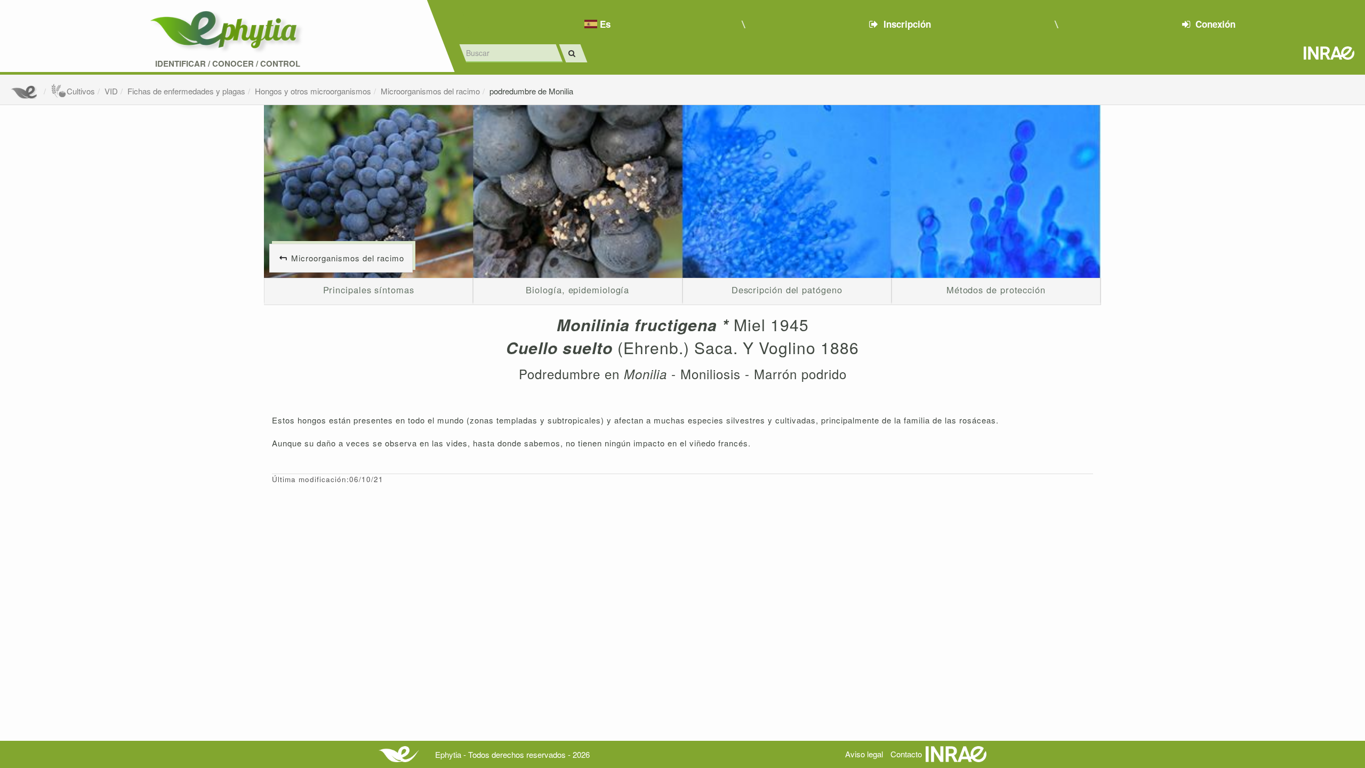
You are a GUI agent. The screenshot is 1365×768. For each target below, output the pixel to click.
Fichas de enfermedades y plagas (186, 91)
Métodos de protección (996, 289)
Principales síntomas (368, 289)
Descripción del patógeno (787, 289)
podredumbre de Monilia (531, 91)
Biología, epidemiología (577, 289)
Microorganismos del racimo (430, 91)
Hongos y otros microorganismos (313, 91)
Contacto (906, 753)
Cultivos (81, 91)
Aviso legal (864, 753)
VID (111, 91)
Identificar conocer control (227, 63)
